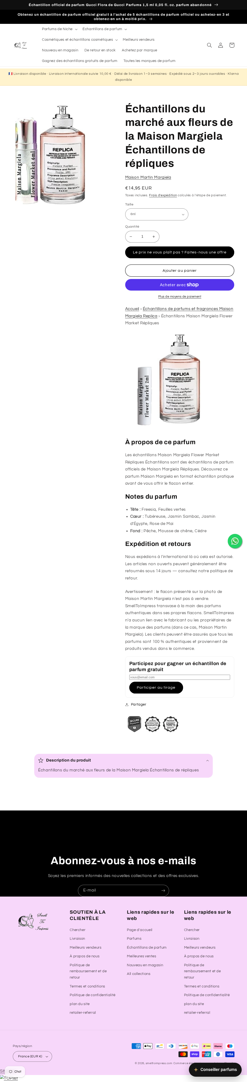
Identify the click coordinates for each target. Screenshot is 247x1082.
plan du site (80, 1004)
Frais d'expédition (163, 195)
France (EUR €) (30, 1056)
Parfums (134, 938)
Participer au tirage (156, 687)
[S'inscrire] (163, 891)
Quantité (132, 226)
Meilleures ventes (141, 956)
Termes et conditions (87, 986)
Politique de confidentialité (93, 995)
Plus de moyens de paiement (179, 296)
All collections (138, 974)
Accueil (132, 309)
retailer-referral (83, 1012)
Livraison (77, 938)
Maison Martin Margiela (148, 177)
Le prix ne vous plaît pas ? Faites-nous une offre (179, 252)
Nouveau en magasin (145, 965)
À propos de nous (84, 956)
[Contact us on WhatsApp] (235, 541)
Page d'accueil (139, 930)
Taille (129, 204)
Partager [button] (138, 704)
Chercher (77, 930)
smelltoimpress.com (159, 1063)
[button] (59, 29)
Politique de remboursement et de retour (88, 971)
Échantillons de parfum (147, 947)
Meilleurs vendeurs (85, 947)
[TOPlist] (9, 1078)
